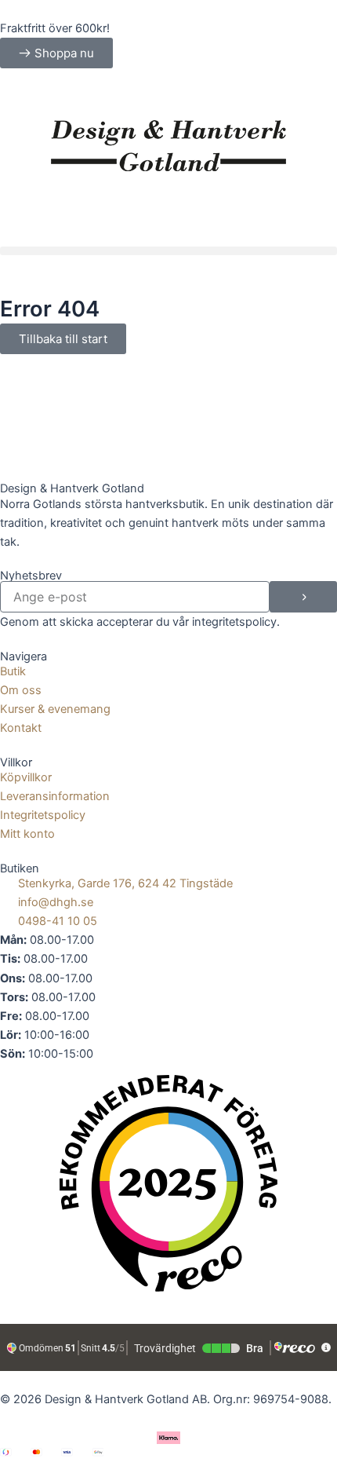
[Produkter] (168, 94)
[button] (168, 251)
